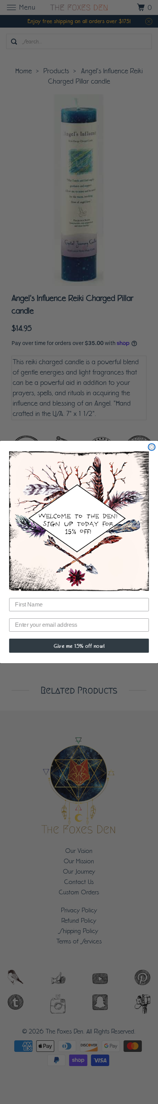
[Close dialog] (151, 447)
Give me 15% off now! (79, 645)
